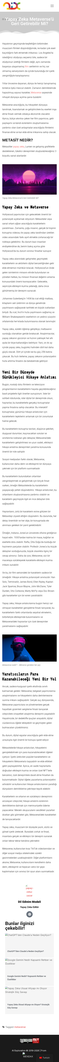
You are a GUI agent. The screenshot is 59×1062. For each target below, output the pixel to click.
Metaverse (36, 92)
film (27, 66)
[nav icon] (52, 6)
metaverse (20, 1027)
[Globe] (29, 914)
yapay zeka (18, 146)
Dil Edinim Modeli (29, 901)
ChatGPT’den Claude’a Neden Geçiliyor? (25, 951)
